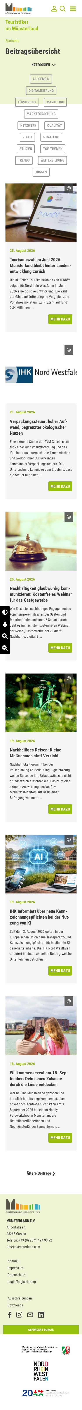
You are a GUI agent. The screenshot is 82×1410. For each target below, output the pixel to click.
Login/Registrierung (22, 1282)
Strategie (51, 137)
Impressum (15, 1268)
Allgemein (41, 79)
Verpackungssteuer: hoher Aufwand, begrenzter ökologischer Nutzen (39, 427)
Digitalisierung (41, 91)
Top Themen (53, 149)
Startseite (12, 41)
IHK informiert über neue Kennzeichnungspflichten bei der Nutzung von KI (40, 917)
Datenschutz (16, 1275)
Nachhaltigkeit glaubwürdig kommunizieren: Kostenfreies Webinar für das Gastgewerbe (41, 594)
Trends (24, 160)
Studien (25, 149)
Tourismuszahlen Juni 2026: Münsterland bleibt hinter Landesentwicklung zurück (40, 265)
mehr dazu (60, 319)
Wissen (41, 172)
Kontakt (13, 1261)
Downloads (15, 1305)
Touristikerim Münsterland (21, 25)
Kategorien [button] (41, 65)
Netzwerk (28, 126)
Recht (27, 137)
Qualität (54, 126)
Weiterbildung (52, 160)
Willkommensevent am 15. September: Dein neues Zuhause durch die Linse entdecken (39, 1078)
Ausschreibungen (20, 1298)
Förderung (27, 102)
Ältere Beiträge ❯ (41, 1173)
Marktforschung (41, 114)
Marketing (55, 102)
